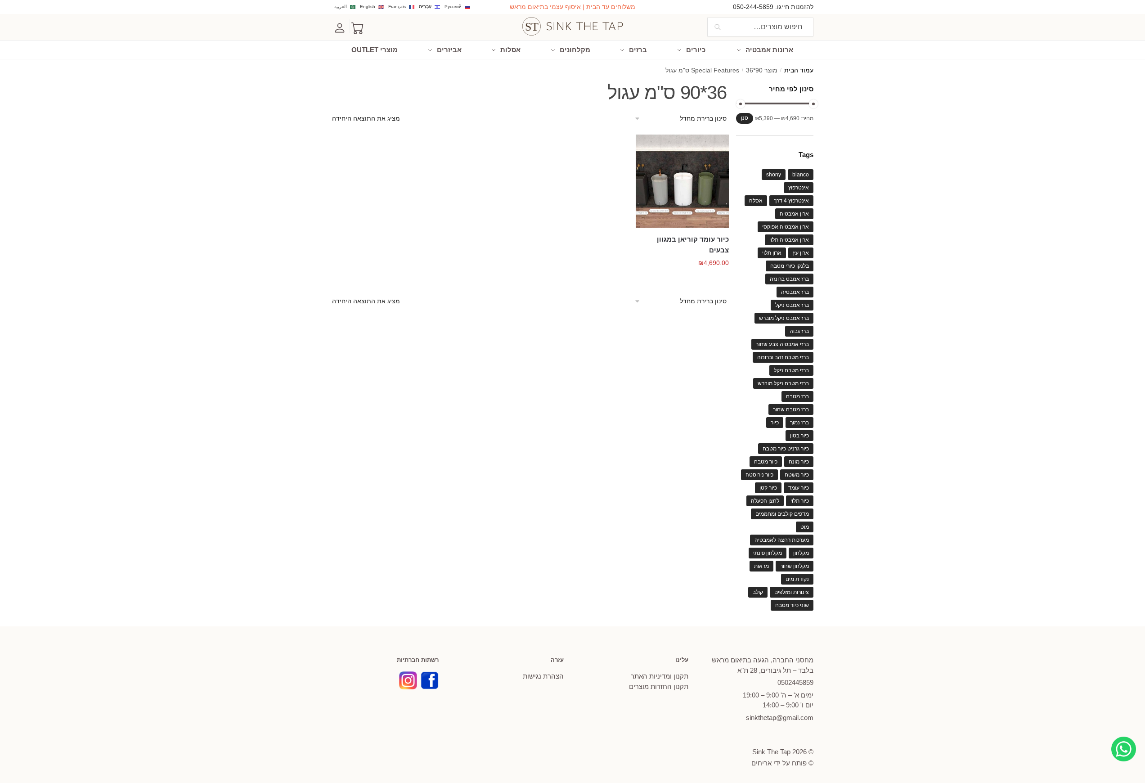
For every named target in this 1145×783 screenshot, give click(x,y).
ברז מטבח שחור (791, 409)
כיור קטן (768, 488)
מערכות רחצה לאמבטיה (781, 540)
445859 (795, 682)
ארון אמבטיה (794, 214)
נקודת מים (797, 579)
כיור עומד (798, 488)
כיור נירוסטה (759, 475)
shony (773, 174)
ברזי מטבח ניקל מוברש (783, 383)
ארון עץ (801, 253)
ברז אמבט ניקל (792, 305)
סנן (744, 118)
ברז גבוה (799, 331)
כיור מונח (799, 462)
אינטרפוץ (798, 187)
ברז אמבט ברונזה (789, 279)
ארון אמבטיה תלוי (789, 240)
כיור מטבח (765, 462)
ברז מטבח (797, 396)
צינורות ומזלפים (791, 592)
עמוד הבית (798, 70)
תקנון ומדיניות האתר (659, 676)
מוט (804, 527)
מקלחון (801, 553)
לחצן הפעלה (765, 501)
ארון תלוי (771, 253)
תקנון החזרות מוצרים (658, 686)
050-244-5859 (753, 6)
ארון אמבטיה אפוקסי (785, 227)
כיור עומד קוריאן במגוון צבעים (693, 244)
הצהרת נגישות (543, 676)
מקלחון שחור (794, 566)
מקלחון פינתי (767, 553)
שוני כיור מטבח (792, 605)
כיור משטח (797, 475)
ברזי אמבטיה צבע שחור (782, 344)
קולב (758, 592)
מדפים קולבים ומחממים (782, 514)
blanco (800, 174)
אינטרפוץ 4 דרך (791, 201)
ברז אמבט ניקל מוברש (784, 318)
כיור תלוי (799, 501)
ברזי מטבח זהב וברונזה (783, 357)
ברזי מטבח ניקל (791, 370)
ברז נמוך (799, 422)
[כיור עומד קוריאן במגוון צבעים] (682, 181)
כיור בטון (799, 435)
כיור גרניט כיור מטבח (786, 449)
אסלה (756, 201)
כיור (775, 422)
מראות (761, 566)
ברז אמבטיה (795, 292)
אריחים (761, 763)
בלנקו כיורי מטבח (789, 266)
